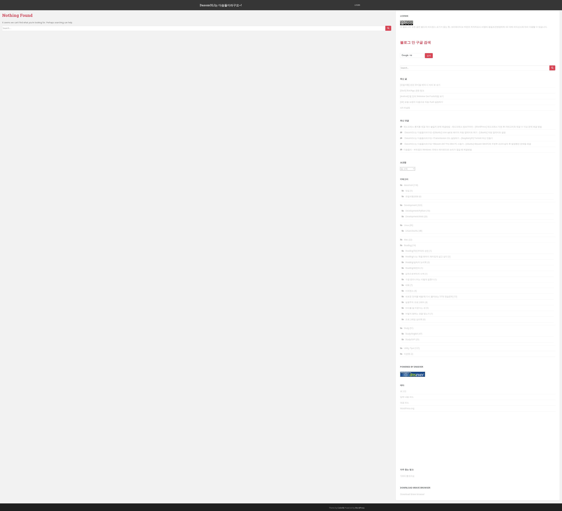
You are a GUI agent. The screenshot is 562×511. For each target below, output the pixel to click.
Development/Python (415, 210)
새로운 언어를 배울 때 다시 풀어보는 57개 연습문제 (429, 296)
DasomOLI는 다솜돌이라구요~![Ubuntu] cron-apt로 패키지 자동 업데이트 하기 (440, 132)
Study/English (411, 333)
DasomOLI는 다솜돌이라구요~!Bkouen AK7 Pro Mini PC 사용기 (434, 143)
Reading (408, 245)
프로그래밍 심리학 (413, 319)
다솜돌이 (408, 149)
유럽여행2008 (411, 196)
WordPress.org (407, 408)
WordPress (359, 508)
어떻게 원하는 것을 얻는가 (417, 313)
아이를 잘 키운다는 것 (415, 308)
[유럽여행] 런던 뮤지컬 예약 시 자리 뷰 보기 (420, 84)
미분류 (407, 353)
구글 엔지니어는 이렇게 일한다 (419, 279)
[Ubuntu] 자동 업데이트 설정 (492, 132)
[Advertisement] (477, 440)
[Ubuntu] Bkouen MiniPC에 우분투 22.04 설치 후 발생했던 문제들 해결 (498, 143)
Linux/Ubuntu (411, 230)
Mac (406, 239)
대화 (407, 285)
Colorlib (341, 508)
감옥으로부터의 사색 (414, 273)
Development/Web (414, 216)
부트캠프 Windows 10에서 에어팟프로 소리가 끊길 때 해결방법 (443, 149)
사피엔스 (409, 290)
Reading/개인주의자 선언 (417, 250)
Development (410, 205)
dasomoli (408, 185)
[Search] (388, 28)
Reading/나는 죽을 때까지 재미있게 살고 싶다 (426, 256)
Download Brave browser (412, 494)
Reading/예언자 (412, 268)
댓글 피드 (404, 402)
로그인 (403, 391)
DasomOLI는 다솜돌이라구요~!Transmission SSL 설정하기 (431, 138)
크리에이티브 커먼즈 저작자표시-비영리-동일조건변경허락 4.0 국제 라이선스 (486, 26)
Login (357, 5)
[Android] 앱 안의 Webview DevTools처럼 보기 (422, 96)
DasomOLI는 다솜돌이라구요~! (221, 5)
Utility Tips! (409, 348)
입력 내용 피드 (407, 397)
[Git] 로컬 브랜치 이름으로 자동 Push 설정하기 (421, 102)
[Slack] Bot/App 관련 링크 (412, 90)
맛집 (407, 190)
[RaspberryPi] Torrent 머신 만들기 (477, 138)
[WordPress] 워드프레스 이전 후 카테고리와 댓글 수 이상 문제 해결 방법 (508, 126)
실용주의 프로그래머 (414, 302)
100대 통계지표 (407, 476)
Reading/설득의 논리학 (416, 262)
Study (406, 328)
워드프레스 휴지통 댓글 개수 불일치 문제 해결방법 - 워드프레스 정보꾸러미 (438, 126)
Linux (406, 225)
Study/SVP (410, 339)
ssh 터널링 (405, 107)
